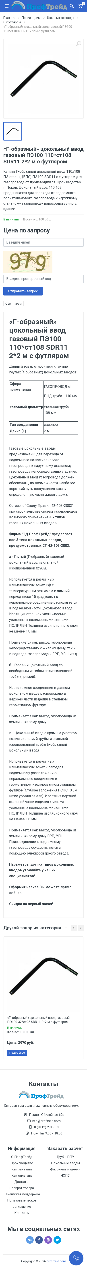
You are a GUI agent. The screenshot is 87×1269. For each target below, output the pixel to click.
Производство (21, 1163)
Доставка (21, 1182)
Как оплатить (21, 1176)
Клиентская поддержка (22, 1194)
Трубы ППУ (65, 1157)
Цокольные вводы (65, 1163)
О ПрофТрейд (21, 1157)
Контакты (21, 1213)
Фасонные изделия (65, 1169)
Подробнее (17, 1052)
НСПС (65, 1176)
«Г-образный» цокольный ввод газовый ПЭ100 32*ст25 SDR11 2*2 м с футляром (38, 1020)
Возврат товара (22, 1188)
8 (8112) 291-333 (46, 1127)
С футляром (13, 303)
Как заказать (21, 1169)
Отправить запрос (23, 291)
